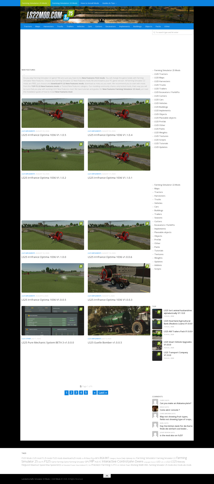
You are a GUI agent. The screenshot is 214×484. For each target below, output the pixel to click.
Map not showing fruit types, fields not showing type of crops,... (176, 418)
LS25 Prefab (160, 121)
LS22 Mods (56, 479)
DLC (134, 458)
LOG (162, 462)
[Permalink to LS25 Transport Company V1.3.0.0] (157, 356)
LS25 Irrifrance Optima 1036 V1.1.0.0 (44, 257)
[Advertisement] (86, 48)
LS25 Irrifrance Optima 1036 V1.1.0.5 (44, 135)
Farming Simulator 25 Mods (34, 3)
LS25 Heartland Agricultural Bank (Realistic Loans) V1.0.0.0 (178, 322)
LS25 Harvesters (162, 81)
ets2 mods (178, 464)
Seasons (158, 217)
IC (100, 461)
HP (92, 461)
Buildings (137, 26)
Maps (37, 26)
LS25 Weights (160, 132)
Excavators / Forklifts (164, 225)
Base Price (90, 458)
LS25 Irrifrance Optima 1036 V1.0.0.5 (44, 299)
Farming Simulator (146, 458)
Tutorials (158, 250)
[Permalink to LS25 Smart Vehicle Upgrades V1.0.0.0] (157, 345)
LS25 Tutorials (161, 143)
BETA (97, 458)
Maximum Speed (38, 464)
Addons (158, 265)
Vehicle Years (125, 465)
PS (112, 465)
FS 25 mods (47, 458)
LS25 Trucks (160, 85)
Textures (158, 254)
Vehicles (80, 26)
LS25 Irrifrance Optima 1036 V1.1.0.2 (44, 177)
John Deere (135, 461)
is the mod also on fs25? (171, 435)
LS (164, 462)
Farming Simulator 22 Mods (64, 3)
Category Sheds (115, 458)
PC (87, 465)
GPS (87, 461)
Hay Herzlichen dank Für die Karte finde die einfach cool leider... (176, 427)
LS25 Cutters (160, 96)
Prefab (157, 239)
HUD (97, 461)
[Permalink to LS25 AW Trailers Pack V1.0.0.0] (157, 335)
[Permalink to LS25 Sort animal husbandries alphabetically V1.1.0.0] (157, 314)
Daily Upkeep (126, 458)
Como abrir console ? (170, 410)
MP (63, 465)
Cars (90, 26)
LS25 (174, 461)
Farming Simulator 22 (166, 458)
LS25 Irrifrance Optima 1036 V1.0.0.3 (110, 299)
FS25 (47, 461)
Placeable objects (162, 232)
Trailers (70, 26)
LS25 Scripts (160, 139)
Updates (158, 261)
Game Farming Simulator (74, 462)
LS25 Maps (159, 77)
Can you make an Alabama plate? (175, 403)
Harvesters (49, 26)
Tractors (28, 26)
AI (85, 458)
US (118, 465)
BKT (107, 458)
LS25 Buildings (161, 107)
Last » (103, 392)
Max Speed (51, 464)
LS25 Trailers (160, 88)
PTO (115, 465)
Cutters (98, 26)
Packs (158, 26)
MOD (59, 465)
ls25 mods (76, 458)
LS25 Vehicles (160, 103)
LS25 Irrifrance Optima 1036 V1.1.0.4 (110, 135)
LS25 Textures (161, 136)
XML (146, 464)
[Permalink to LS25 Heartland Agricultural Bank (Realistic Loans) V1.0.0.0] (157, 324)
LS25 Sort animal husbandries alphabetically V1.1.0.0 (178, 312)
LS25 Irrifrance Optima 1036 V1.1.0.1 (110, 177)
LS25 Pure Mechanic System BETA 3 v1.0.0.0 (48, 342)
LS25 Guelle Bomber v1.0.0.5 (105, 342)
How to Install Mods (90, 3)
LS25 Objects (160, 114)
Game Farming (57, 462)
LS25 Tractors (161, 74)
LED (158, 461)
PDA (89, 465)
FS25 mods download (62, 458)
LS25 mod (36, 458)
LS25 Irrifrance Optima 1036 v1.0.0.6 (110, 257)
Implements (124, 26)
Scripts (157, 269)
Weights (158, 258)
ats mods (187, 464)
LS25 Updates (160, 147)
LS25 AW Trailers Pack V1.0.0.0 (178, 331)
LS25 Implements (28, 131)
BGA (102, 458)
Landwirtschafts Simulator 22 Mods (36, 479)
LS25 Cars (158, 99)
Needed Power (70, 465)
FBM (39, 462)
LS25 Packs (159, 128)
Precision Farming (100, 464)
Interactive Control (115, 461)
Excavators (111, 26)
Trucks (60, 26)
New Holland (80, 465)
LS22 (168, 461)
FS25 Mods (27, 458)
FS (42, 462)
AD (82, 458)
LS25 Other (26, 339)
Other (167, 26)
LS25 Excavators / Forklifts (167, 92)
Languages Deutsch (150, 462)
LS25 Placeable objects (165, 117)
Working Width (137, 464)
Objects (148, 26)
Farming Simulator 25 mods (161, 464)
